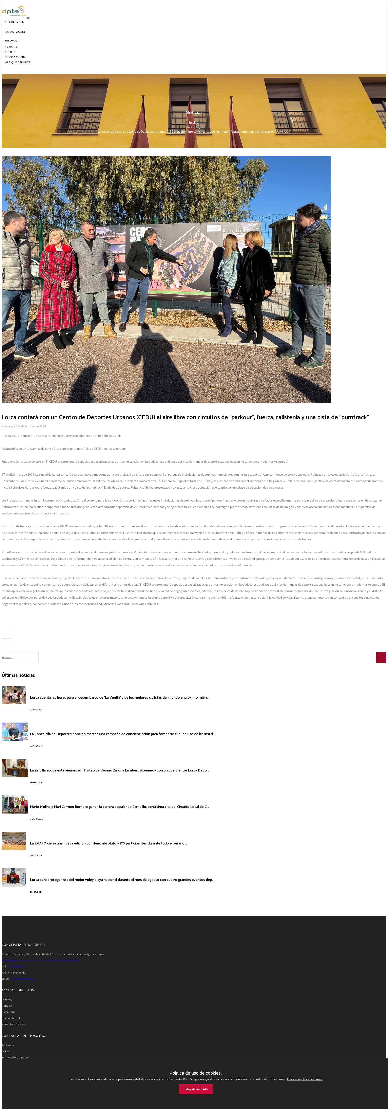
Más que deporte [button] (17, 62)
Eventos (7, 1000)
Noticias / (194, 127)
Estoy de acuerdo (195, 1089)
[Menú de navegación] (28, 18)
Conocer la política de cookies (305, 1079)
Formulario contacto (15, 1057)
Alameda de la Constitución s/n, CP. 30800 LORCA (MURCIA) (40, 960)
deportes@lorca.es (22, 978)
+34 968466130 (17, 966)
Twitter (6, 1051)
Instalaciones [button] (15, 31)
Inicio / (194, 122)
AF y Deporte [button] (14, 21)
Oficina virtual (11, 1018)
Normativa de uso (13, 1024)
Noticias (7, 1006)
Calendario (9, 1012)
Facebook (8, 1045)
